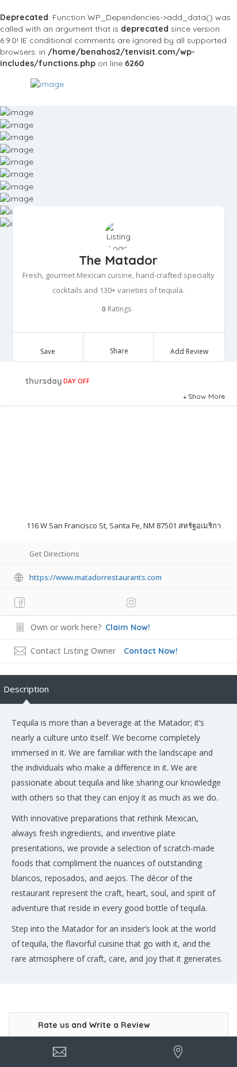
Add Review (189, 351)
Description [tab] (26, 689)
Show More (206, 396)
